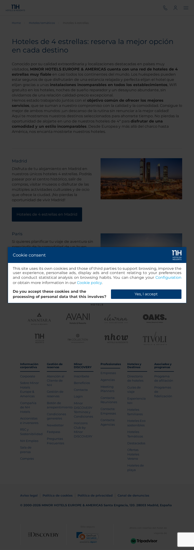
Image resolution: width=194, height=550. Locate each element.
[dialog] (97, 275)
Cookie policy (89, 282)
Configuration (168, 277)
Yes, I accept (146, 294)
